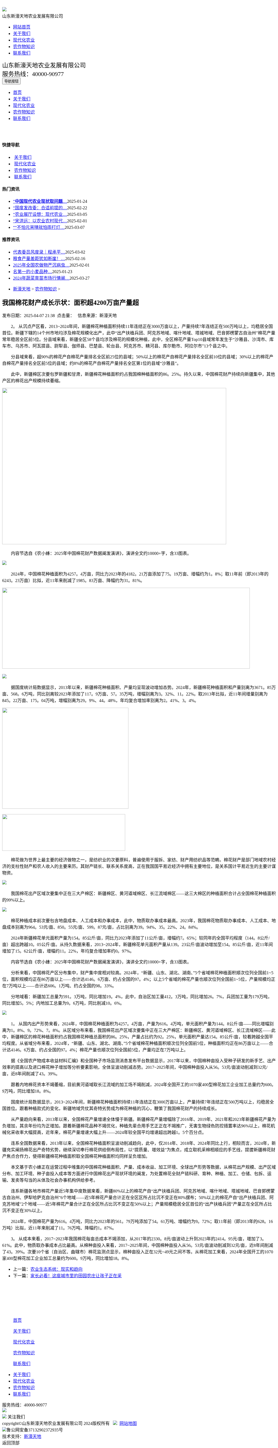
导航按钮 (11, 81)
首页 (17, 92)
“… (40, 201)
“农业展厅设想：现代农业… (40, 214)
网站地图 (128, 1423)
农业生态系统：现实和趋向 (56, 1269)
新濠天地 (21, 289)
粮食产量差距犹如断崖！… (39, 258)
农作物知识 (24, 46)
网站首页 (21, 27)
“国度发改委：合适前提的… (40, 207)
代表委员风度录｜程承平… (39, 252)
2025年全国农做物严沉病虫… (41, 265)
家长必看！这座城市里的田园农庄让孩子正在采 (76, 1275)
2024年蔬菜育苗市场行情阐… (41, 278)
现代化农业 (24, 40)
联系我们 (21, 53)
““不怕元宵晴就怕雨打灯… (39, 227)
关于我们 (21, 33)
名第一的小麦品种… (32, 271)
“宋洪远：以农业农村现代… (40, 221)
